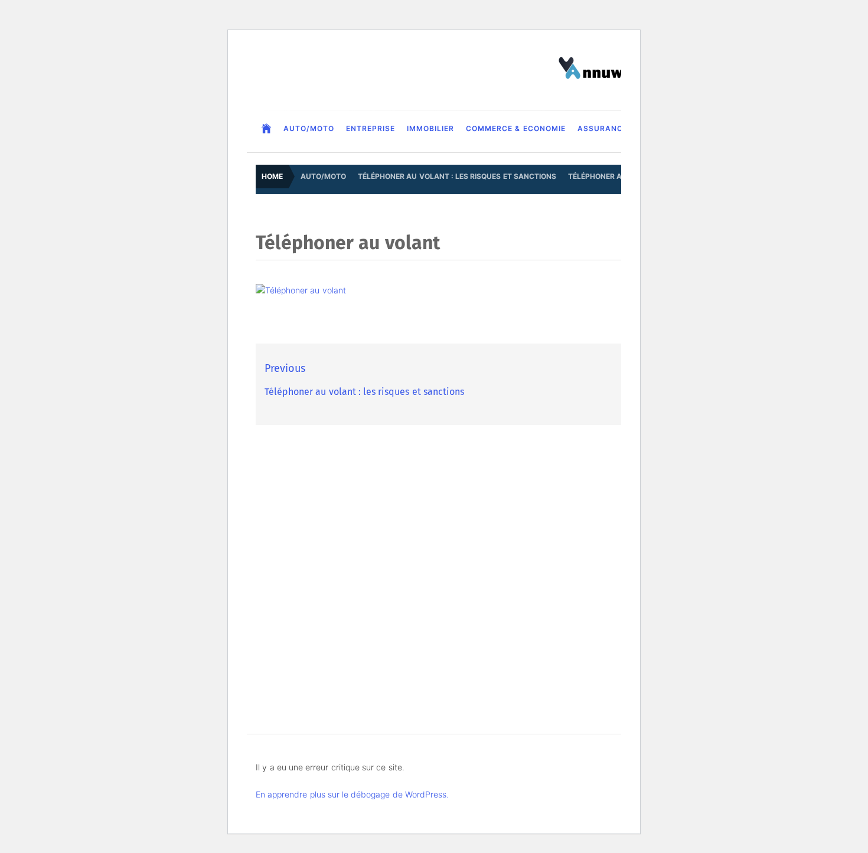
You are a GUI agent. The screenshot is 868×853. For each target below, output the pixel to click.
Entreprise (370, 128)
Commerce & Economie (516, 128)
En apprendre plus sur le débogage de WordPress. (352, 794)
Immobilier (430, 128)
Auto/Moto (308, 128)
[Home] (267, 128)
